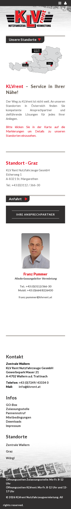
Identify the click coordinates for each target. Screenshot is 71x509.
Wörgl (10, 458)
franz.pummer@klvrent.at (35, 297)
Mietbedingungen (18, 417)
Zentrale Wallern (18, 445)
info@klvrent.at (29, 386)
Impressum (13, 425)
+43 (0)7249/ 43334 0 (34, 382)
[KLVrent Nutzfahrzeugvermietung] (29, 18)
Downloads (13, 421)
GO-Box (11, 404)
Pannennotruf (16, 413)
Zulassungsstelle (17, 409)
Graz (9, 451)
